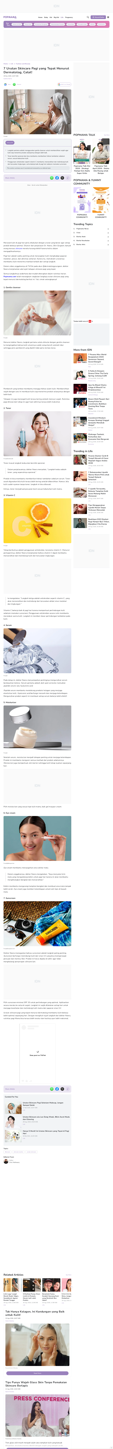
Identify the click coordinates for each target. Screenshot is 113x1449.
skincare (18, 248)
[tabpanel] (37, 159)
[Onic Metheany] (6, 1161)
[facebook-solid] (57, 178)
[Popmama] (10, 17)
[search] (88, 17)
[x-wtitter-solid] (62, 178)
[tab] (10, 143)
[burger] (108, 17)
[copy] (68, 178)
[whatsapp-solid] (52, 178)
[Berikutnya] (71, 1267)
